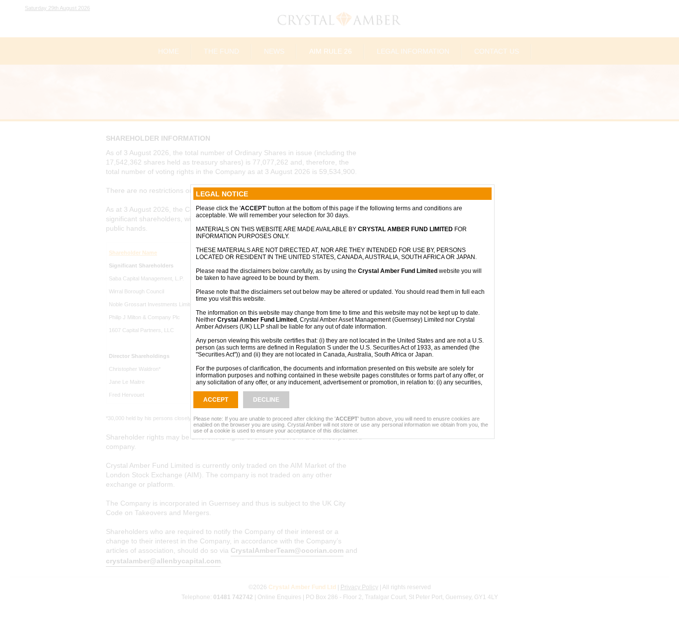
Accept (215, 399)
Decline (266, 399)
